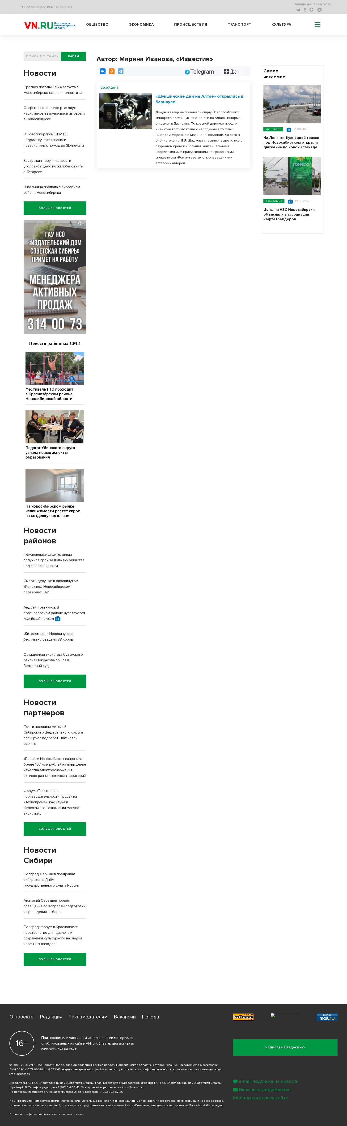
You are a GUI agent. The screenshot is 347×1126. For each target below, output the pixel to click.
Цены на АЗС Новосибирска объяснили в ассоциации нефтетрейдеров (289, 214)
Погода (150, 1017)
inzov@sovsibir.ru (133, 1087)
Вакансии (125, 1017)
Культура (281, 24)
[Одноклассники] (111, 71)
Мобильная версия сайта (260, 1098)
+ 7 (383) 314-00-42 (67, 1087)
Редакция (51, 1017)
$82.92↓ (66, 7)
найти (73, 56)
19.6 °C (52, 7)
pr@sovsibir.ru (75, 1092)
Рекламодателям (87, 1017)
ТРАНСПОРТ (273, 129)
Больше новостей (55, 208)
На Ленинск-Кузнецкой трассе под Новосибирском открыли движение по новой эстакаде (291, 142)
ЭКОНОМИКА (274, 201)
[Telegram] (120, 71)
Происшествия (190, 24)
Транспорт (239, 24)
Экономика (141, 24)
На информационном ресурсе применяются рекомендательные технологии (61, 1101)
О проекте (21, 1017)
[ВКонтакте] (103, 71)
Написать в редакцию (285, 1047)
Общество (97, 24)
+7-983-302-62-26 (110, 1092)
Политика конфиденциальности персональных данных (47, 1114)
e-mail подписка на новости (269, 1081)
